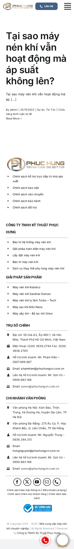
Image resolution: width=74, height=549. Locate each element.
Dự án (40, 109)
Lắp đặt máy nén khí (26, 255)
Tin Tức (51, 109)
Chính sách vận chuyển (28, 194)
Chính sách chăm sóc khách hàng (26, 494)
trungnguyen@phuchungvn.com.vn (36, 450)
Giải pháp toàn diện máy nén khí (34, 248)
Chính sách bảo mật (26, 187)
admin (14, 109)
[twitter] (27, 482)
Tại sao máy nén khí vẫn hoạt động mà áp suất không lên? (36, 58)
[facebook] (17, 482)
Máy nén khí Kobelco (26, 287)
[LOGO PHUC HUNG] (35, 158)
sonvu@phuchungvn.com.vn (40, 386)
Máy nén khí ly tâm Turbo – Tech (34, 300)
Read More (13, 118)
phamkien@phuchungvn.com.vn (42, 368)
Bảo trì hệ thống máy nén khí (32, 242)
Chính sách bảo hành (27, 201)
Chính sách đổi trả (25, 207)
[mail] (47, 482)
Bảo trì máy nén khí (25, 262)
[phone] (57, 482)
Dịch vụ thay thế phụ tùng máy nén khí (38, 268)
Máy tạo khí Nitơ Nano (28, 307)
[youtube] (37, 482)
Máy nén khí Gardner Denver (32, 293)
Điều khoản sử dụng (54, 490)
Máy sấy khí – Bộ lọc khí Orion (33, 313)
